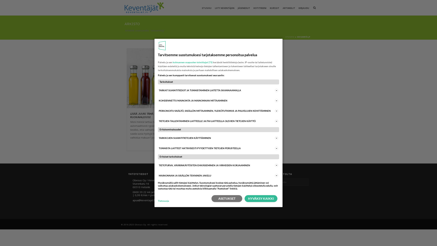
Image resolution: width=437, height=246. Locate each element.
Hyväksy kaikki (261, 199)
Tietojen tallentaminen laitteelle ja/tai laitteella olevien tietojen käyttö (207, 121)
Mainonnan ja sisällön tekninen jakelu (185, 175)
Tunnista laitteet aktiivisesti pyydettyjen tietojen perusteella (200, 148)
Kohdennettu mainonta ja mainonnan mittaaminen (193, 100)
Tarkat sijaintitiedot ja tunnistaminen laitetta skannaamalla (200, 90)
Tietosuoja (163, 201)
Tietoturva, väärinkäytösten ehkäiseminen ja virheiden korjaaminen (204, 165)
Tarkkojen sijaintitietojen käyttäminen (185, 138)
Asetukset (227, 199)
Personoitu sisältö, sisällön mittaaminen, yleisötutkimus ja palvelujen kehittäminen (215, 110)
